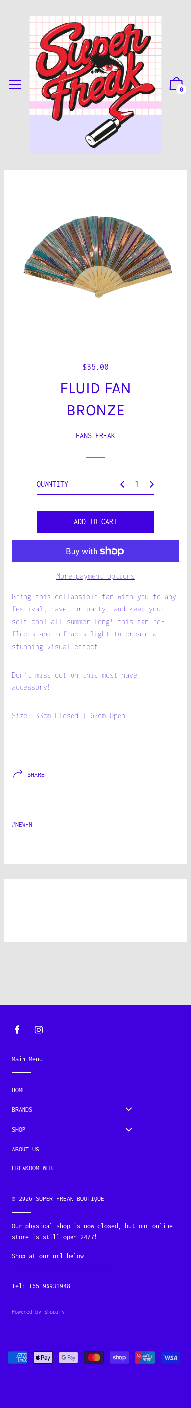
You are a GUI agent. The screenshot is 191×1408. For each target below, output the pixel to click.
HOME (18, 1090)
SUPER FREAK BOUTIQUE (70, 1198)
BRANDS (22, 1109)
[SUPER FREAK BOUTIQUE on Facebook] (17, 1029)
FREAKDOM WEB (32, 1168)
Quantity (52, 484)
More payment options (95, 576)
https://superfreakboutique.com (63, 1266)
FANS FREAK (95, 435)
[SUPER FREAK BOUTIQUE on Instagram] (38, 1029)
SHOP (18, 1129)
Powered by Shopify (38, 1311)
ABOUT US (25, 1149)
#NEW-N (22, 824)
